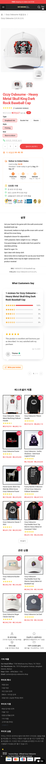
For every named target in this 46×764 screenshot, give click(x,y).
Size (4, 132)
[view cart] (42, 7)
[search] (39, 7)
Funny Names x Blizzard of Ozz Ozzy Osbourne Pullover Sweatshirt (33, 489)
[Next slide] (41, 50)
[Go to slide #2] (29, 85)
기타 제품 (5, 719)
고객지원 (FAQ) (7, 722)
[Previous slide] (4, 50)
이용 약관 (5, 688)
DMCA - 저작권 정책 (9, 694)
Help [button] (41, 761)
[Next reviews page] (41, 373)
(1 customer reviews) (21, 108)
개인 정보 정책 (7, 691)
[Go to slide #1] (17, 85)
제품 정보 (5, 685)
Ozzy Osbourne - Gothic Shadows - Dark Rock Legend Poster (33, 453)
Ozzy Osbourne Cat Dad (33, 614)
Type (4, 117)
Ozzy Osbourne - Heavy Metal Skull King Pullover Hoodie (12, 418)
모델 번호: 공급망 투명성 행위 (12, 698)
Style (5, 124)
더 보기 (23, 541)
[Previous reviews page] (29, 373)
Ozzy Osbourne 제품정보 (16, 14)
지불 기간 (5, 712)
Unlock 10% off (5, 753)
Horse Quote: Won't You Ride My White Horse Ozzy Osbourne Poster (11, 489)
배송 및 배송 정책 (8, 709)
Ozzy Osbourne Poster (11, 451)
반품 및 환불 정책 (8, 715)
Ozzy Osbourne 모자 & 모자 (12, 18)
